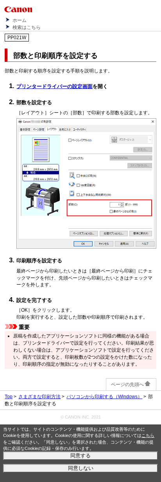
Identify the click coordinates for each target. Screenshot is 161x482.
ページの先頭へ (127, 384)
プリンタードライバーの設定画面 (54, 86)
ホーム (20, 20)
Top (9, 396)
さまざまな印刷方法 (39, 396)
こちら (147, 435)
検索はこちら (27, 27)
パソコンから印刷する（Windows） (104, 396)
